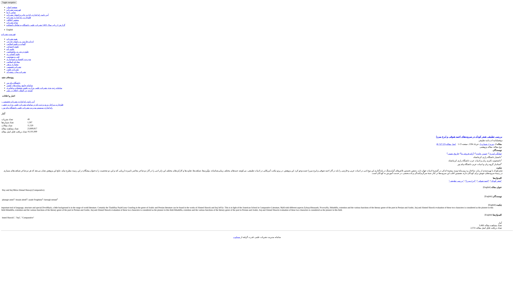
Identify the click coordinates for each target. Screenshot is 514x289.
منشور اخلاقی (12, 20)
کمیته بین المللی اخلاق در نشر (19, 90)
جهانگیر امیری (495, 154)
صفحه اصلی (11, 7)
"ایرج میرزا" (470, 181)
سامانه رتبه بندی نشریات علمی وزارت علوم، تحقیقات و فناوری (34, 88)
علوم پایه (10, 49)
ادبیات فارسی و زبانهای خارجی (20, 41)
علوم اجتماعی (12, 46)
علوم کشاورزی (13, 54)
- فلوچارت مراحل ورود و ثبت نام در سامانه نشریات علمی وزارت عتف (32, 105)
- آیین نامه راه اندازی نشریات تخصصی (18, 101)
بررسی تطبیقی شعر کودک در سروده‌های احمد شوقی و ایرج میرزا (469, 136)
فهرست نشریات (13, 10)
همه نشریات (11, 39)
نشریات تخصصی (13, 67)
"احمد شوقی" (483, 181)
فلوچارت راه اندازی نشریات (18, 17)
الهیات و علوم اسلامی (16, 44)
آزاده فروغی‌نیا (467, 154)
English (9, 29)
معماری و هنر (12, 64)
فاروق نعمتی (453, 154)
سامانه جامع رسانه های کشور (19, 85)
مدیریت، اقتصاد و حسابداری (18, 59)
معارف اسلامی (13, 62)
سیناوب (236, 237)
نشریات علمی (12, 69)
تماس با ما (11, 12)
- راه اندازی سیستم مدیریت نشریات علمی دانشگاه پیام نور (27, 108)
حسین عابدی (481, 154)
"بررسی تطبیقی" (456, 181)
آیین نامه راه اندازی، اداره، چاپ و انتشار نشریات (27, 15)
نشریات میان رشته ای (16, 72)
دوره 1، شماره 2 (487, 144)
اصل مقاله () (446, 144)
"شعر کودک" (496, 181)
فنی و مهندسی (12, 57)
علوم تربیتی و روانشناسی (17, 52)
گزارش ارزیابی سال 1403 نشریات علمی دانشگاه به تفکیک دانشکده (35, 25)
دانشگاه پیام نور (13, 83)
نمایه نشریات (12, 22)
